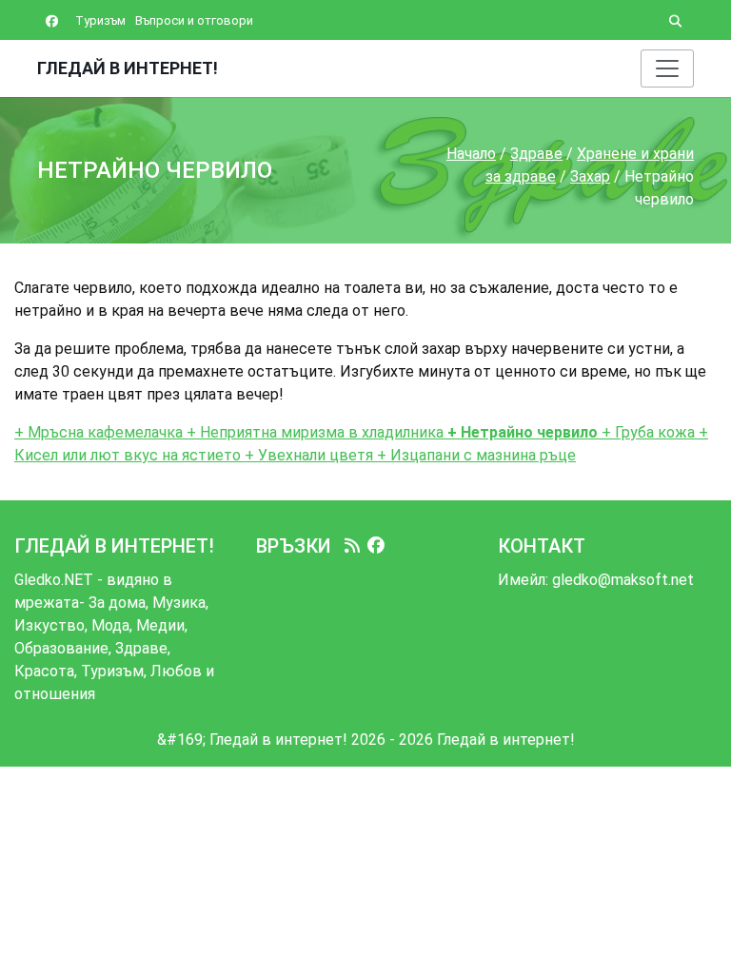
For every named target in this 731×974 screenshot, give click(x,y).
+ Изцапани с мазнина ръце (474, 455)
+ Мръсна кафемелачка (100, 432)
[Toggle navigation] (667, 68)
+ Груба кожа (646, 432)
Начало (471, 154)
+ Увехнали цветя (309, 455)
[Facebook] (376, 546)
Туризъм (100, 20)
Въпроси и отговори (194, 20)
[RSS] (352, 546)
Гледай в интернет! (127, 68)
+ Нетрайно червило (521, 432)
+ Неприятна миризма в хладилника (315, 432)
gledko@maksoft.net (623, 580)
